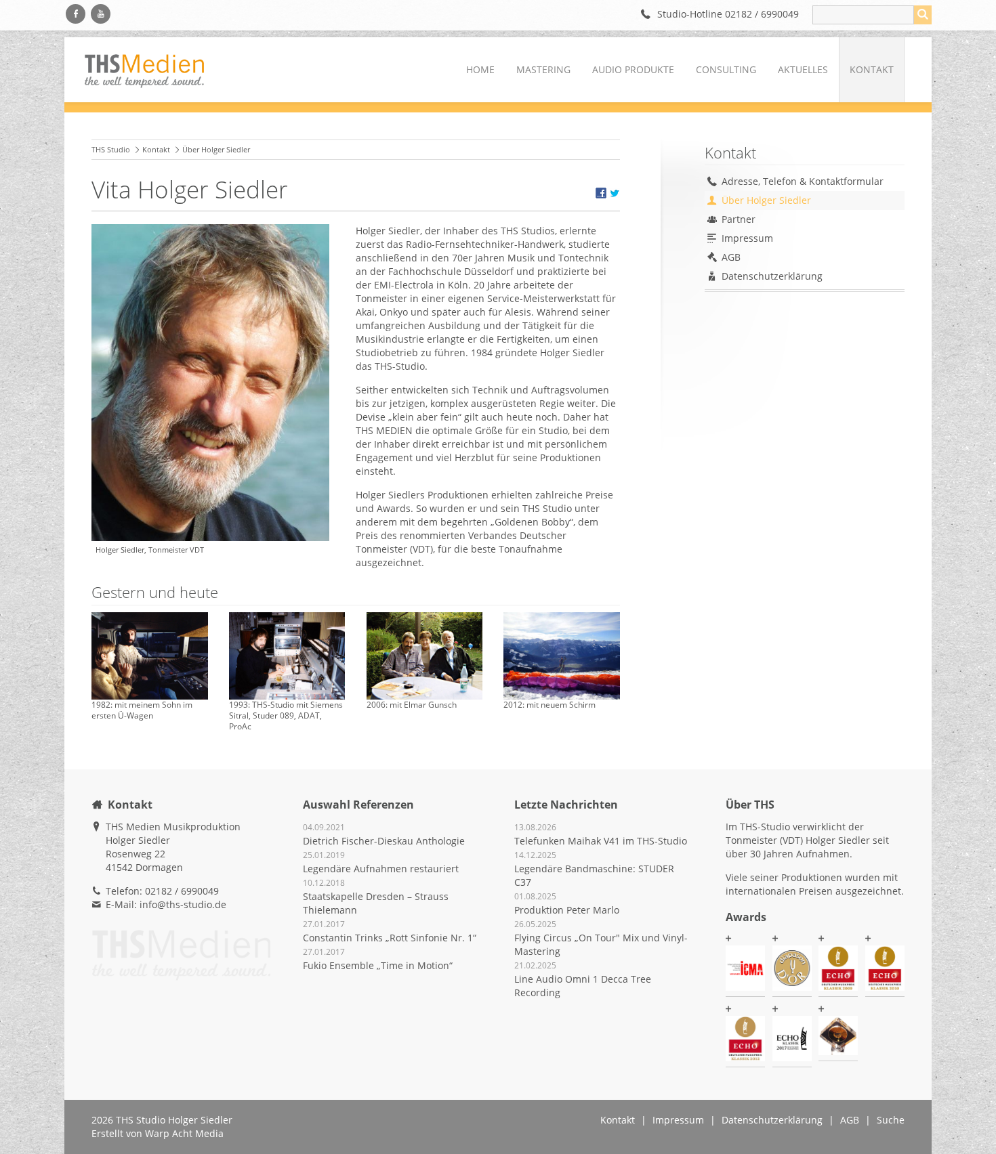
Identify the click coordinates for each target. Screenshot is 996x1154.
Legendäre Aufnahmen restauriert (381, 868)
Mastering (543, 69)
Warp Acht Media (184, 1133)
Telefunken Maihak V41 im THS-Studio (600, 840)
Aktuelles (803, 69)
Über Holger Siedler (766, 200)
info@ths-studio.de (183, 904)
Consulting (726, 69)
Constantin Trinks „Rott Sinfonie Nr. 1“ (389, 937)
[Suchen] (923, 14)
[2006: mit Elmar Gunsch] (425, 656)
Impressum (747, 238)
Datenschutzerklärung (772, 276)
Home (480, 69)
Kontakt (872, 69)
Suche (891, 1119)
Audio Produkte (633, 69)
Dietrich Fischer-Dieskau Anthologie (384, 840)
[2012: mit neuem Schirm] (561, 656)
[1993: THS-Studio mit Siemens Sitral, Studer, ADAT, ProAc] (287, 656)
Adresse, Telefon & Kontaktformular (803, 181)
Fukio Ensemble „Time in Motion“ (378, 965)
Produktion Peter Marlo (566, 909)
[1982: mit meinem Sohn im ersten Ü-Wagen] (149, 656)
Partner (738, 219)
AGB (731, 257)
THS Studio (110, 149)
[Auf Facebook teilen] (601, 194)
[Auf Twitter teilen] (614, 194)
